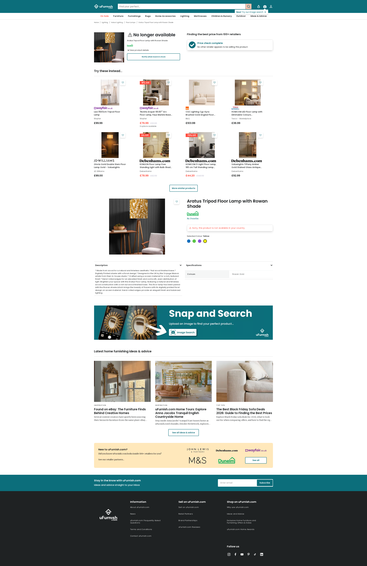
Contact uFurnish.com (141, 536)
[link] (110, 92)
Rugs (148, 16)
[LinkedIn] (262, 555)
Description (101, 265)
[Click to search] (248, 6)
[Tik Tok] (255, 555)
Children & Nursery (221, 16)
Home (96, 22)
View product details (139, 50)
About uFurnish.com (139, 507)
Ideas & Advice (258, 16)
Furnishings (134, 16)
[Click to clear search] (242, 6)
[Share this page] (259, 6)
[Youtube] (242, 555)
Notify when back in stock (153, 57)
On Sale (104, 16)
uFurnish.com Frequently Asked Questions (145, 521)
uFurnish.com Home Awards (240, 529)
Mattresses (200, 16)
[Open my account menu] (271, 6)
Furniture (118, 16)
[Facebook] (235, 555)
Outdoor (241, 16)
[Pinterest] (249, 555)
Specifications (194, 265)
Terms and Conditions (141, 529)
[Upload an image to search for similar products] (265, 6)
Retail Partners (185, 513)
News (133, 513)
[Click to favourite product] (122, 82)
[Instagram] (229, 555)
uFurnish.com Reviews (189, 527)
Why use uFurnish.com (238, 507)
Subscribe (264, 482)
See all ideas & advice (183, 432)
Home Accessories (165, 16)
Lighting (184, 16)
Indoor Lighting (117, 22)
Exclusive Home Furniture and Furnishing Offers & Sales (241, 521)
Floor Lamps (130, 22)
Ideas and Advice (235, 513)
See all (255, 460)
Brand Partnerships (187, 520)
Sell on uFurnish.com (188, 507)
